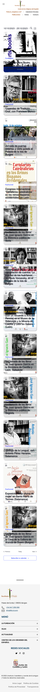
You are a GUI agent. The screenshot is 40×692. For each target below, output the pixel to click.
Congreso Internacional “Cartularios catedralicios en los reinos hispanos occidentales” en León (18, 193)
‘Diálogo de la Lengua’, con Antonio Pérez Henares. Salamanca (19, 453)
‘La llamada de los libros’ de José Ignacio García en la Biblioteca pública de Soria (19, 236)
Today (20, 551)
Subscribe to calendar (19, 558)
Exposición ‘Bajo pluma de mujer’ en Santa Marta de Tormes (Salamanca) (19, 496)
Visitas (27, 14)
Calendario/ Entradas (32, 12)
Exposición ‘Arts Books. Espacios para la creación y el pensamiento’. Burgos (19, 65)
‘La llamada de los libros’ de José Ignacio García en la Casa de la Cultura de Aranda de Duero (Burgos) (19, 538)
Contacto (35, 14)
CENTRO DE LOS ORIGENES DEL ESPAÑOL (14, 641)
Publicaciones (16, 14)
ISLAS (4, 629)
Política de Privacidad (16, 687)
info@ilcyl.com (12, 610)
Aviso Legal (16, 683)
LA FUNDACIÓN (8, 623)
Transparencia (32, 687)
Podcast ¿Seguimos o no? (14, 12)
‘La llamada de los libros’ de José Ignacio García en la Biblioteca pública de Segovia (19, 408)
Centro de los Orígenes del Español (28, 9)
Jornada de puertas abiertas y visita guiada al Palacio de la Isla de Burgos (19, 150)
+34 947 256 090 (12, 607)
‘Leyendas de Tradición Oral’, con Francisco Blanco (20, 110)
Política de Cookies (30, 683)
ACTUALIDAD (7, 634)
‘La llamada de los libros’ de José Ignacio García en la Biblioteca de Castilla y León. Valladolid (19, 365)
